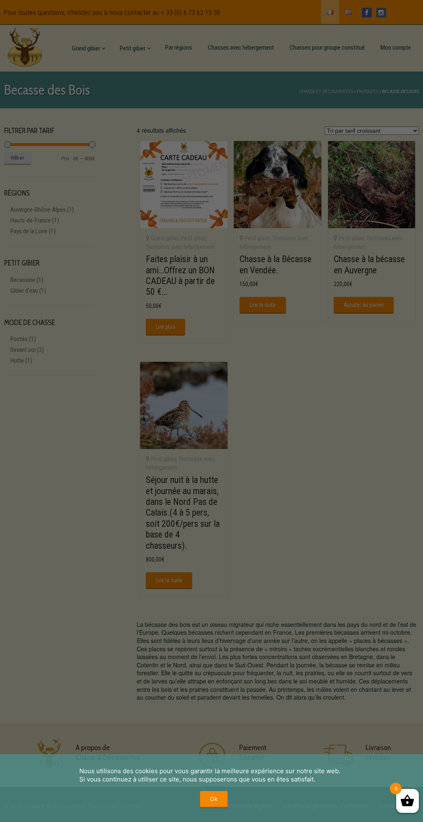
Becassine (22, 280)
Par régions (178, 47)
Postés (19, 339)
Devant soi (23, 350)
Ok (214, 798)
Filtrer (17, 158)
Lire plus (165, 326)
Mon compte (395, 47)
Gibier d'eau (24, 290)
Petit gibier (132, 48)
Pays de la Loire (29, 231)
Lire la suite (263, 304)
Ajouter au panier (364, 304)
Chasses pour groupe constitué (327, 47)
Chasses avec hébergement (241, 47)
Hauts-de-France (30, 220)
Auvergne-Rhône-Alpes (38, 209)
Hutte (17, 360)
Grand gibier (86, 48)
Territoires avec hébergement (180, 247)
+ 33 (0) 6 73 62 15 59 (190, 12)
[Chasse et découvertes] (24, 45)
